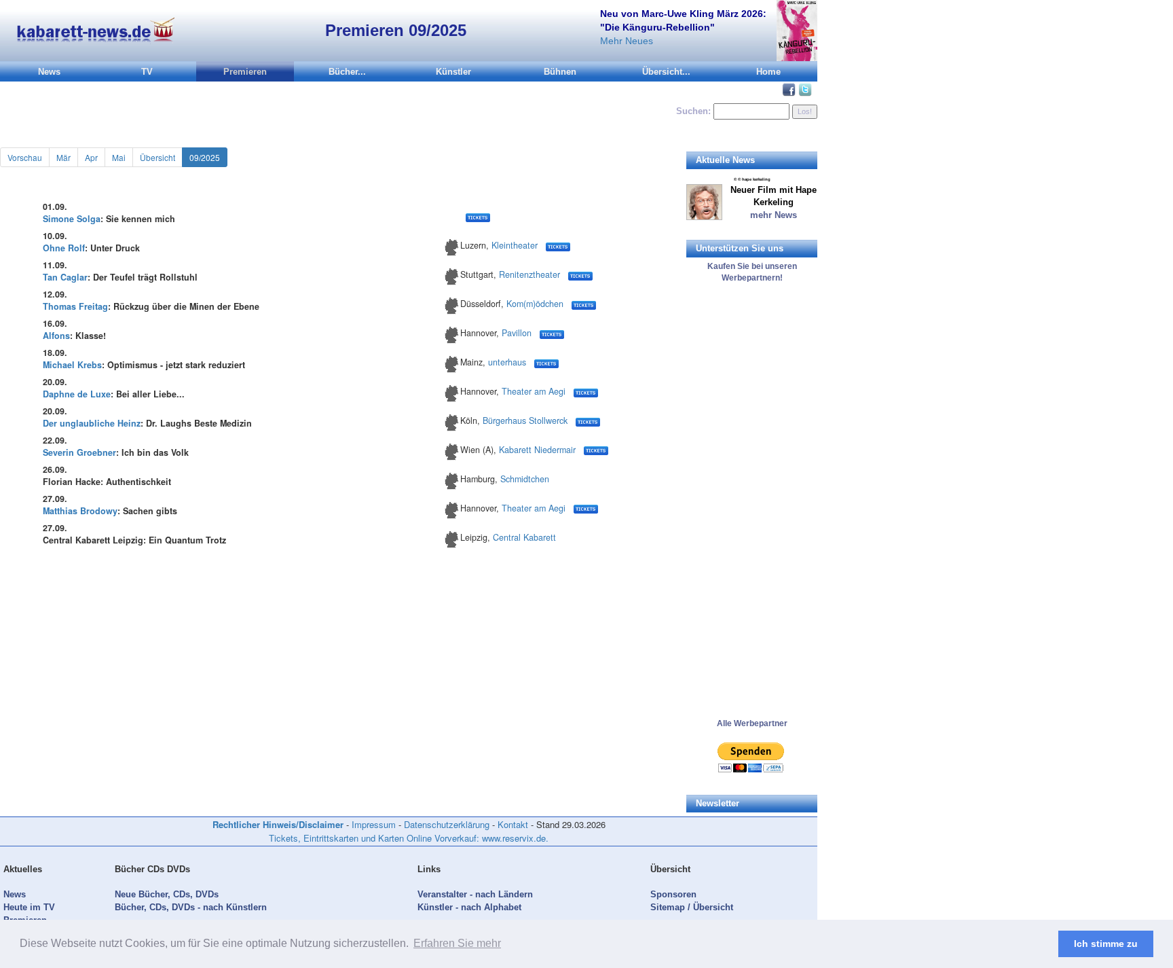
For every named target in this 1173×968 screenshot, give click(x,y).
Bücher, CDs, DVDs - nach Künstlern (191, 907)
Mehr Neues (626, 40)
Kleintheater (514, 245)
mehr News (773, 215)
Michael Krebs (72, 365)
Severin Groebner (79, 452)
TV (147, 72)
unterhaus (507, 362)
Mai (119, 157)
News (49, 72)
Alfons (56, 335)
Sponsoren (673, 894)
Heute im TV (29, 907)
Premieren (245, 72)
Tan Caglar (65, 277)
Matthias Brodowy (80, 511)
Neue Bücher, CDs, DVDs (167, 894)
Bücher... (347, 72)
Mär (63, 157)
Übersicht (157, 157)
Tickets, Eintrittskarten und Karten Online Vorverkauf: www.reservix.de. (408, 837)
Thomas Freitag (75, 306)
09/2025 (204, 157)
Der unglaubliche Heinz (92, 423)
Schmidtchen (524, 479)
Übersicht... (666, 72)
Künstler (453, 72)
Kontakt (513, 824)
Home (768, 72)
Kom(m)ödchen (534, 304)
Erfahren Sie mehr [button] (457, 943)
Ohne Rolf (64, 248)
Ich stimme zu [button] (1106, 943)
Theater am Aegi (533, 391)
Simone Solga (71, 219)
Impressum (374, 824)
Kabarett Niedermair (537, 450)
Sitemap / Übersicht (691, 907)
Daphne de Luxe (77, 394)
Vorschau (24, 157)
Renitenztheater (529, 274)
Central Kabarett (524, 537)
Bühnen (560, 72)
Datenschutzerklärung (446, 824)
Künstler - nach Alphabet (469, 907)
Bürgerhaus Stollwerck (525, 420)
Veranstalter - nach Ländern (475, 894)
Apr (91, 157)
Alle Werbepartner (752, 723)
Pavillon (517, 333)
